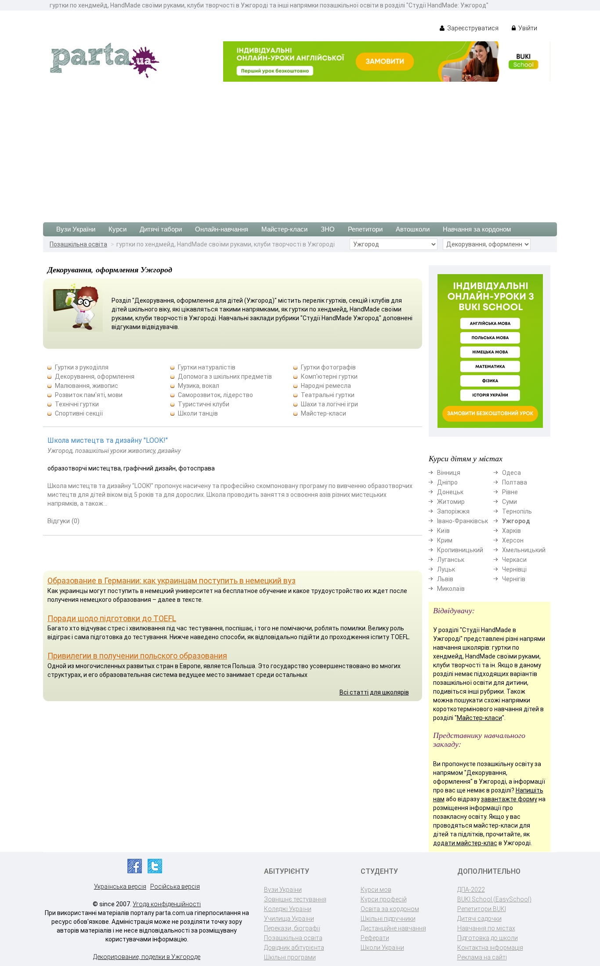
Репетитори (365, 229)
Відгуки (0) (63, 521)
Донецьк (450, 492)
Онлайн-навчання (221, 229)
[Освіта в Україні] (104, 59)
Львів (445, 578)
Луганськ (450, 559)
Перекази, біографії (292, 928)
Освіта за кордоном (390, 908)
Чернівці (514, 569)
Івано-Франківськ (462, 521)
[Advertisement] (300, 147)
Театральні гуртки (327, 394)
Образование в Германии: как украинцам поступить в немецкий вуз (171, 580)
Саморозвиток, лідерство (215, 394)
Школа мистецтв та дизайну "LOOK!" (107, 440)
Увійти (527, 28)
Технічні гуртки (77, 404)
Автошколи (413, 229)
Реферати (375, 937)
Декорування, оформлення (94, 376)
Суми (509, 501)
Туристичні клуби (203, 404)
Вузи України (75, 229)
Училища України (289, 918)
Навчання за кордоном (477, 229)
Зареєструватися (472, 28)
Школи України (382, 947)
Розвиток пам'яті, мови (89, 394)
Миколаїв (451, 588)
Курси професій (384, 899)
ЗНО (328, 229)
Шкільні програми (290, 957)
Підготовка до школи (487, 937)
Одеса (511, 472)
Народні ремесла (326, 385)
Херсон (513, 540)
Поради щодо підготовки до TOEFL (111, 618)
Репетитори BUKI (481, 908)
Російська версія (175, 886)
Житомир (451, 501)
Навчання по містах (486, 928)
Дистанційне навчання (393, 928)
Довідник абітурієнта (294, 947)
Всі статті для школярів (374, 692)
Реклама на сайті (482, 957)
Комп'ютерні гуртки (329, 376)
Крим (444, 540)
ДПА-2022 (471, 889)
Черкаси (514, 559)
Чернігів (513, 578)
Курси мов (376, 889)
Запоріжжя (453, 511)
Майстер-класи (284, 229)
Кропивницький (460, 550)
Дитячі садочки (479, 918)
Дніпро (447, 482)
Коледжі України (287, 908)
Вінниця (448, 472)
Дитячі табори (161, 229)
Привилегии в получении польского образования (137, 655)
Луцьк (446, 569)
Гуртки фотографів (328, 367)
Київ (443, 530)
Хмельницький (524, 550)
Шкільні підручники (388, 918)
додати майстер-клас (465, 843)
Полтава (514, 482)
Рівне (510, 492)
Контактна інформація (490, 947)
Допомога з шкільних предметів (225, 376)
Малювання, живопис (86, 385)
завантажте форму (509, 799)
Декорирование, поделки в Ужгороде (146, 956)
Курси (117, 229)
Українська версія (120, 886)
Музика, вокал (198, 385)
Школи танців (198, 413)
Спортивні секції (79, 413)
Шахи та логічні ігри (329, 404)
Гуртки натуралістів (206, 367)
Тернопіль (517, 511)
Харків (511, 530)
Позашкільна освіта (78, 244)
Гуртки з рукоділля (81, 367)
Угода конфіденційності (167, 904)
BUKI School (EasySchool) (494, 899)
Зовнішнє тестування (295, 899)
